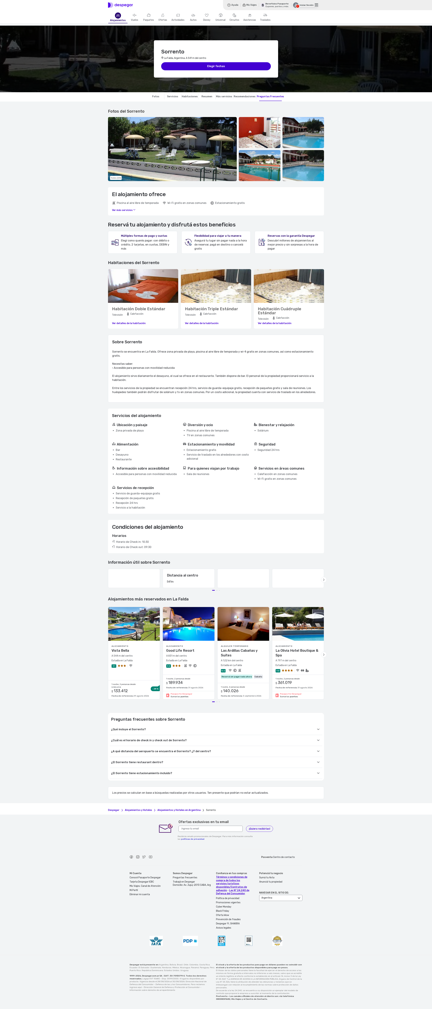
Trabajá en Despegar (184, 881)
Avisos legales (223, 927)
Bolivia (173, 964)
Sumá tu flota (266, 877)
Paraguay (204, 967)
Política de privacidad (227, 898)
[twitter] (144, 857)
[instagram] (137, 857)
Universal (220, 20)
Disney (206, 20)
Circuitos (234, 20)
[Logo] (120, 5)
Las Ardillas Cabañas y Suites (239, 652)
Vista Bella (120, 650)
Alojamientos (118, 20)
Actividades (177, 20)
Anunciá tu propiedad (270, 881)
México (175, 967)
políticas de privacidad (192, 839)
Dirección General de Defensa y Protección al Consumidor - (172, 987)
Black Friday (222, 911)
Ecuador (134, 967)
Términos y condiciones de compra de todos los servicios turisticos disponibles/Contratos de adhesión (231, 884)
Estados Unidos (171, 970)
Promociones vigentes (228, 902)
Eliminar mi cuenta (140, 894)
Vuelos (134, 20)
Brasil (180, 964)
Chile (186, 964)
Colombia (193, 964)
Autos (193, 20)
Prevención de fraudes (228, 919)
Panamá (195, 967)
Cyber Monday (223, 906)
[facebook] (131, 857)
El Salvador (144, 967)
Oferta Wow (222, 915)
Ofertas (162, 20)
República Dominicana (152, 970)
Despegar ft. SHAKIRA (228, 923)
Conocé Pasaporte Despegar (145, 877)
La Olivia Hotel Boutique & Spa (297, 652)
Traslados (265, 20)
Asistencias (249, 20)
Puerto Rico (135, 970)
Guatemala (155, 967)
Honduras (166, 967)
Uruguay (184, 970)
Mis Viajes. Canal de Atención (145, 886)
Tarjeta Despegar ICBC (142, 881)
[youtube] (150, 857)
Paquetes (148, 20)
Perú (212, 967)
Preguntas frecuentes (185, 877)
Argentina (164, 964)
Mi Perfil (134, 890)
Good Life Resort (180, 650)
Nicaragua (185, 967)
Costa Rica (204, 964)
